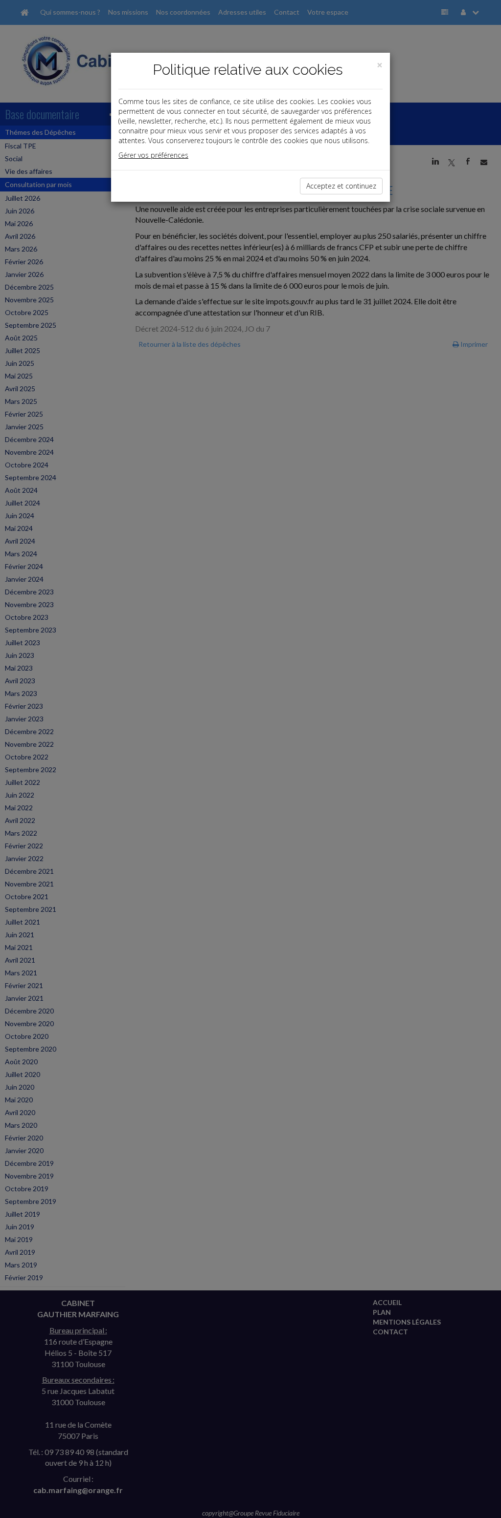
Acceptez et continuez (341, 185)
